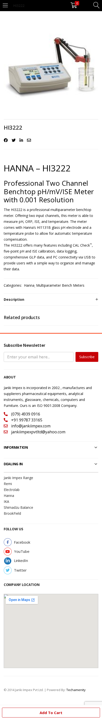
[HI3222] (6, 140)
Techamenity (76, 690)
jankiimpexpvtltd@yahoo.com (37, 432)
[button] (22, 542)
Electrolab (12, 489)
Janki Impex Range (18, 477)
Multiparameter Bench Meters (60, 285)
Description (14, 299)
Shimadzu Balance (18, 507)
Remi (8, 483)
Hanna (29, 285)
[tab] (51, 299)
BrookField (12, 513)
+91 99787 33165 (26, 420)
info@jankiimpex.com (30, 426)
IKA (6, 501)
